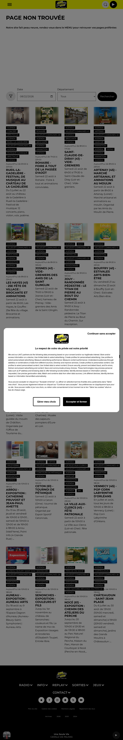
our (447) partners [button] (22, 354)
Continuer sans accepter (101, 333)
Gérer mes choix (46, 401)
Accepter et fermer (76, 401)
